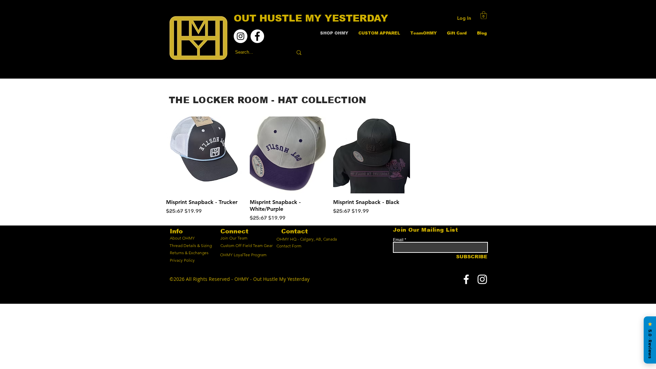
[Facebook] (257, 36)
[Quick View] (204, 155)
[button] (483, 15)
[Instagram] (240, 36)
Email (398, 240)
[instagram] (482, 279)
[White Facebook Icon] (466, 279)
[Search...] (298, 52)
